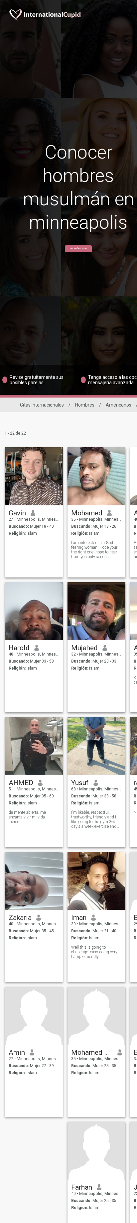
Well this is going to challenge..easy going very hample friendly (94, 952)
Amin (17, 1052)
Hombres (84, 405)
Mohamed (86, 513)
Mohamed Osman (92, 1052)
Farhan (81, 1187)
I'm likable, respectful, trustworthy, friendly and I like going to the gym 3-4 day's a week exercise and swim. (93, 819)
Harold (19, 648)
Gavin (17, 513)
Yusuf (80, 783)
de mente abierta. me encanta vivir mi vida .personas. (27, 817)
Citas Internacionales (42, 405)
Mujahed (84, 648)
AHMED (21, 783)
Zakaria (20, 918)
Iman (78, 918)
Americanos (118, 405)
